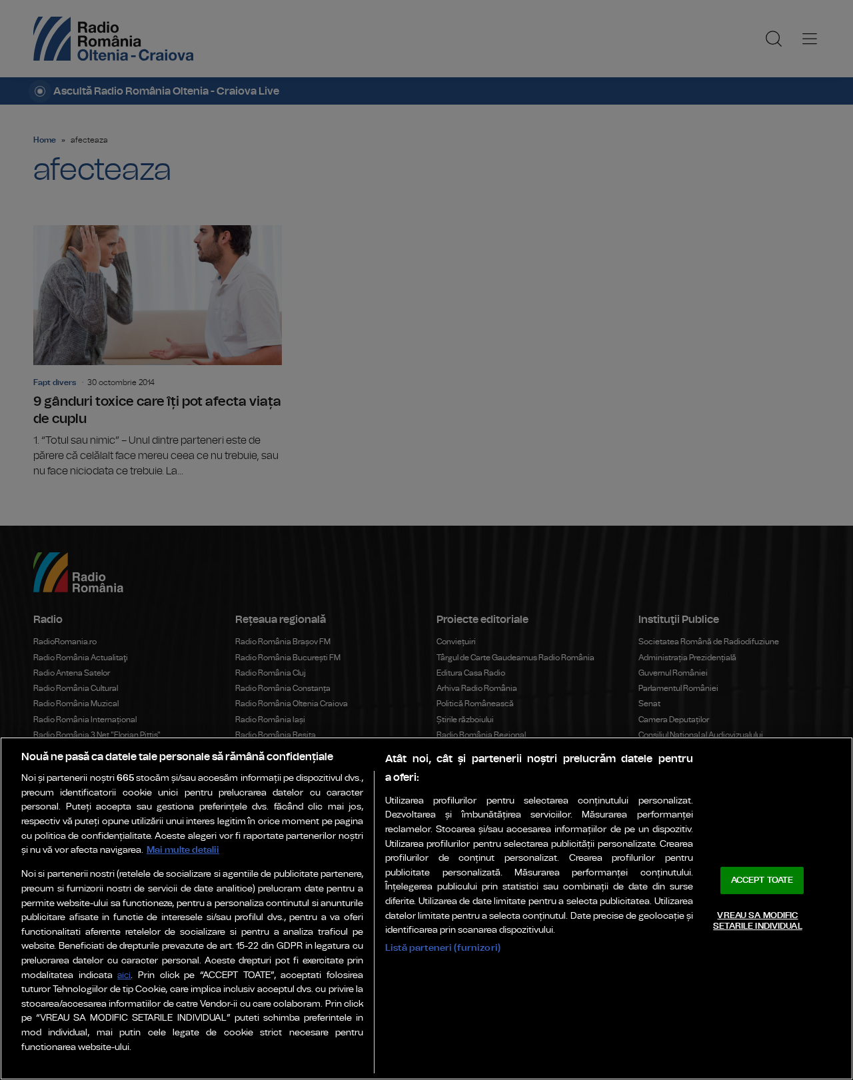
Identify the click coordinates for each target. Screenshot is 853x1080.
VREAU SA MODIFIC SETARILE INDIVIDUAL (757, 921)
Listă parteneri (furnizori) (442, 948)
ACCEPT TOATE (762, 880)
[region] (426, 908)
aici (124, 975)
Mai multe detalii (183, 850)
